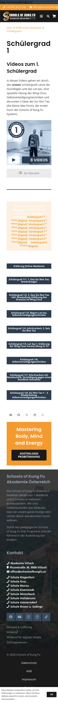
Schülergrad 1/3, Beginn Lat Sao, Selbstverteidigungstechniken (29, 313)
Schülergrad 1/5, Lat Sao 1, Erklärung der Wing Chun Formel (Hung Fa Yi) (29, 345)
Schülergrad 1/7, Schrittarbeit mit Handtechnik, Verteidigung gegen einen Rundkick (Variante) (29, 377)
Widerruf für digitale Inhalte (24, 637)
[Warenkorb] (54, 16)
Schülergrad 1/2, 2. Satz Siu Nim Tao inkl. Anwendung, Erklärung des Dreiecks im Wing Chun (29, 297)
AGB (29, 671)
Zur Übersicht (31, 173)
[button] (41, 16)
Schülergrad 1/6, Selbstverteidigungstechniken (29, 360)
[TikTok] (46, 617)
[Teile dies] (19, 415)
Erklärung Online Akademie (29, 266)
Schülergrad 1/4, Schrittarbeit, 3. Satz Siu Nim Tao (29, 329)
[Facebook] (11, 617)
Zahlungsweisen (17, 642)
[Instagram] (28, 617)
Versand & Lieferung (19, 627)
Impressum (29, 679)
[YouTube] (19, 617)
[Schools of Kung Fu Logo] (19, 16)
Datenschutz (29, 663)
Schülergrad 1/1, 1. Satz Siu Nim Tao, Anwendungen (29, 280)
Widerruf (12, 632)
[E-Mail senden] (11, 415)
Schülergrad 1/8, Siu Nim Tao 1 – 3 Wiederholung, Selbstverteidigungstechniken (29, 395)
